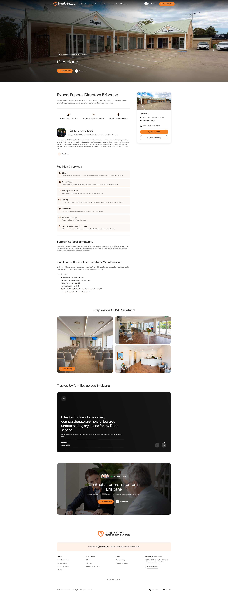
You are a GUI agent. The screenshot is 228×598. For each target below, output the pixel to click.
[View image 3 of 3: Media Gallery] (143, 359)
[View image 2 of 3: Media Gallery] (143, 330)
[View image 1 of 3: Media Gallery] (85, 344)
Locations (66, 54)
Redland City (75, 54)
